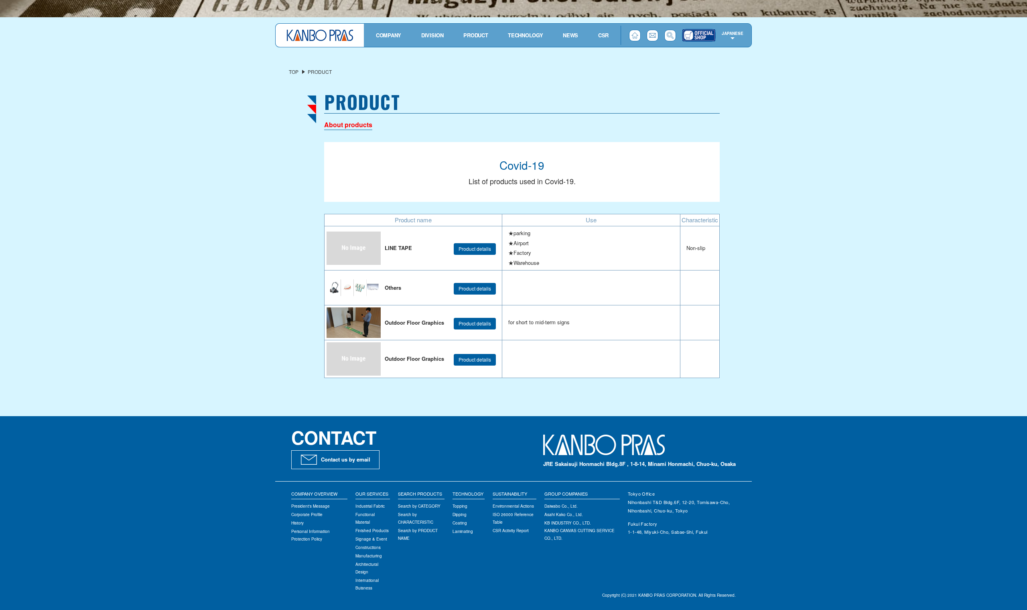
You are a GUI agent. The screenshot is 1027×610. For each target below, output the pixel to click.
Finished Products (372, 530)
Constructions (368, 547)
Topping (460, 506)
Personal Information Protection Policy (310, 535)
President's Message (310, 506)
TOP (293, 71)
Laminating (463, 531)
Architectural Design (366, 568)
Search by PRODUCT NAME (418, 534)
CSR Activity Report (511, 530)
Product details (475, 248)
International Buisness (367, 584)
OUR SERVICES (371, 493)
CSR (603, 35)
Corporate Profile (307, 514)
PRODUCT (475, 35)
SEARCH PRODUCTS (420, 493)
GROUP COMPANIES (566, 493)
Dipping (460, 514)
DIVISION (432, 35)
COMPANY (388, 35)
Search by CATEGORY (419, 506)
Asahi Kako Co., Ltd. (563, 514)
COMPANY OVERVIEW (314, 493)
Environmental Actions (513, 506)
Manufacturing (368, 556)
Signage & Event (371, 539)
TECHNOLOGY (525, 35)
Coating (460, 523)
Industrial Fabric (370, 506)
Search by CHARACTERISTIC (415, 518)
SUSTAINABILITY (510, 493)
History (297, 523)
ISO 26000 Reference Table (513, 518)
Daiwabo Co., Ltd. (561, 506)
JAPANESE (732, 33)
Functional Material (365, 518)
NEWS (570, 35)
